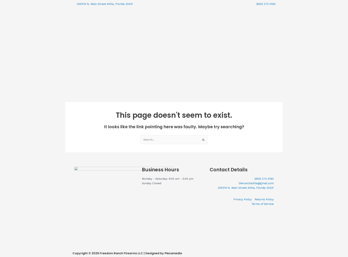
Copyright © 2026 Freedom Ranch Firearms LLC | (108, 253)
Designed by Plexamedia (163, 253)
